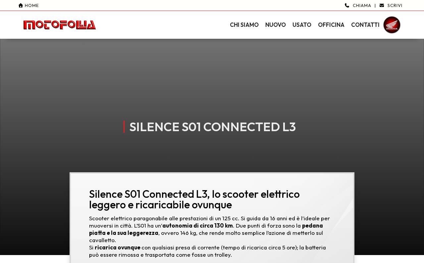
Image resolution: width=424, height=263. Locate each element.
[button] (212, 19)
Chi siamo (244, 24)
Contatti (365, 24)
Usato (301, 24)
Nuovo (275, 24)
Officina (331, 24)
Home (31, 5)
